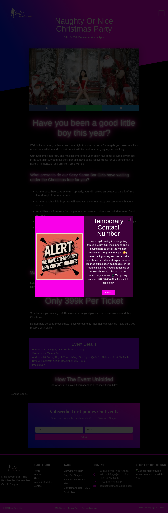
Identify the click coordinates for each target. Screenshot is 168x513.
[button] (129, 219)
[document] (84, 256)
